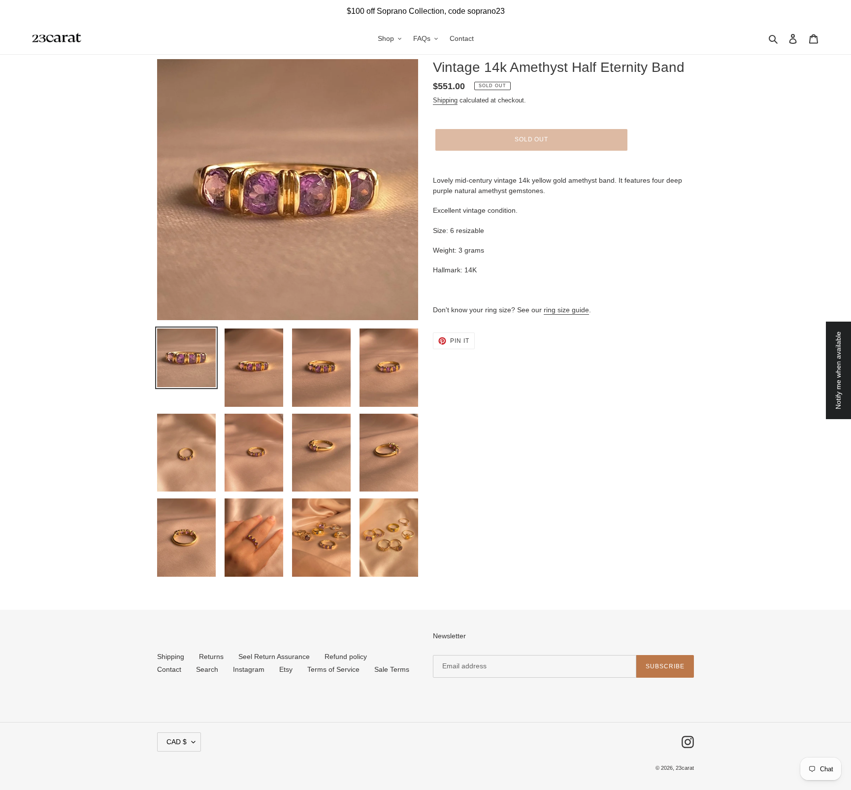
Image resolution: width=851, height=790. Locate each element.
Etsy (286, 669)
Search (207, 669)
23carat (685, 768)
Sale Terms (391, 669)
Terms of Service (333, 669)
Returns (211, 656)
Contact (169, 669)
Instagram (248, 669)
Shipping (445, 100)
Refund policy (346, 656)
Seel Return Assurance (274, 656)
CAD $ (176, 742)
